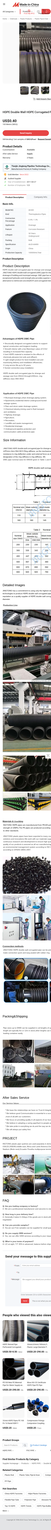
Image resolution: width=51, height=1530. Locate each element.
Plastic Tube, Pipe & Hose (29, 1475)
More (5, 1510)
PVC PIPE (30, 1450)
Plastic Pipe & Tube (41, 19)
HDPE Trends (26, 1506)
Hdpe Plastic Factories (37, 1493)
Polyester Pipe (30, 1500)
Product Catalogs (39, 1445)
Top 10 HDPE (10, 1506)
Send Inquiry (26, 133)
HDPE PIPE (7, 1450)
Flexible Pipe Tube (12, 1500)
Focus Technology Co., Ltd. (33, 1520)
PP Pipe (8, 1481)
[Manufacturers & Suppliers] (25, 4)
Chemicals (13, 19)
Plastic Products (26, 19)
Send (25, 1301)
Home (5, 19)
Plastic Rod (9, 1475)
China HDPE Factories (13, 1493)
